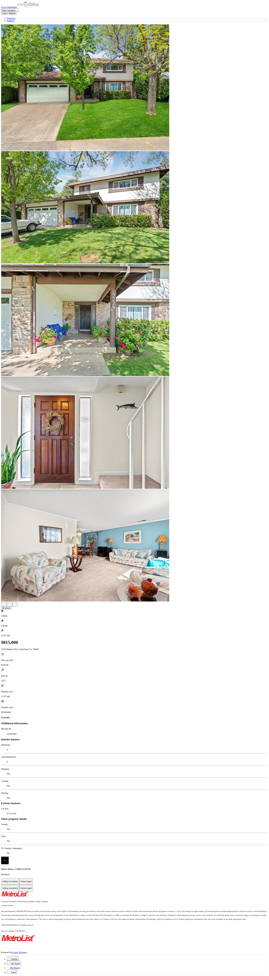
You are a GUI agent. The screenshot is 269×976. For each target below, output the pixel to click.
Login (4, 13)
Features (10, 21)
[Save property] (9, 604)
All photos (6, 608)
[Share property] (15, 604)
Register (12, 13)
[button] (134, 87)
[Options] (4, 604)
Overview (11, 18)
